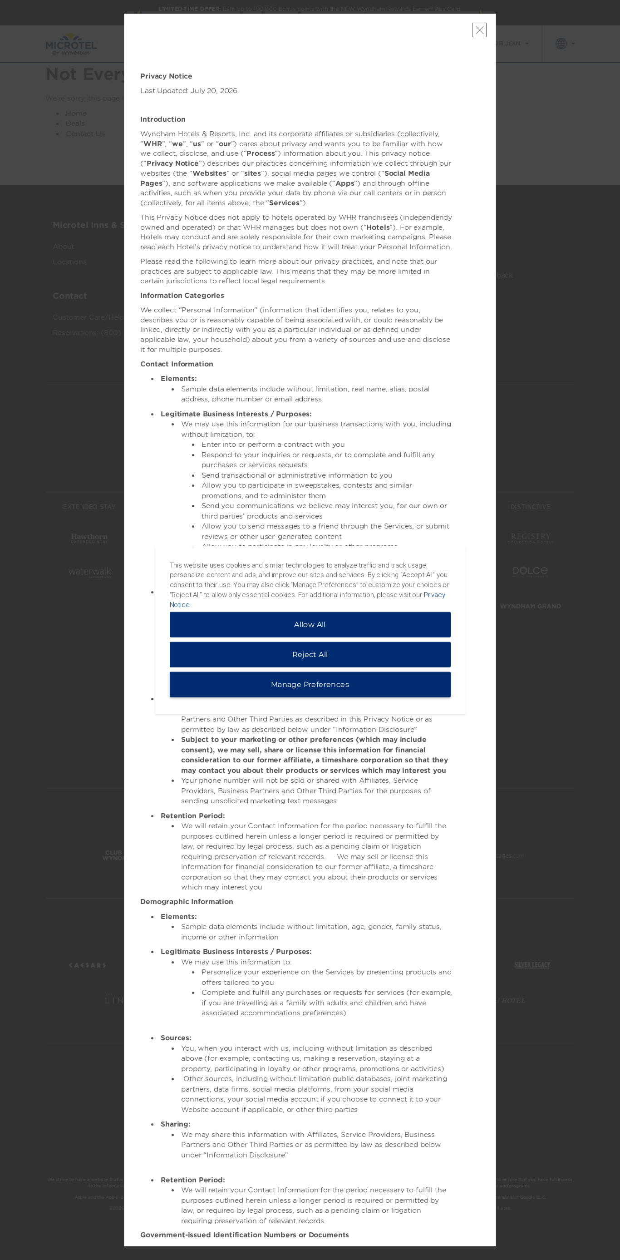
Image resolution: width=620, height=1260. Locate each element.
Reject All (310, 654)
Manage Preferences (310, 684)
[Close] (479, 30)
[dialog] (310, 630)
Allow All (310, 624)
